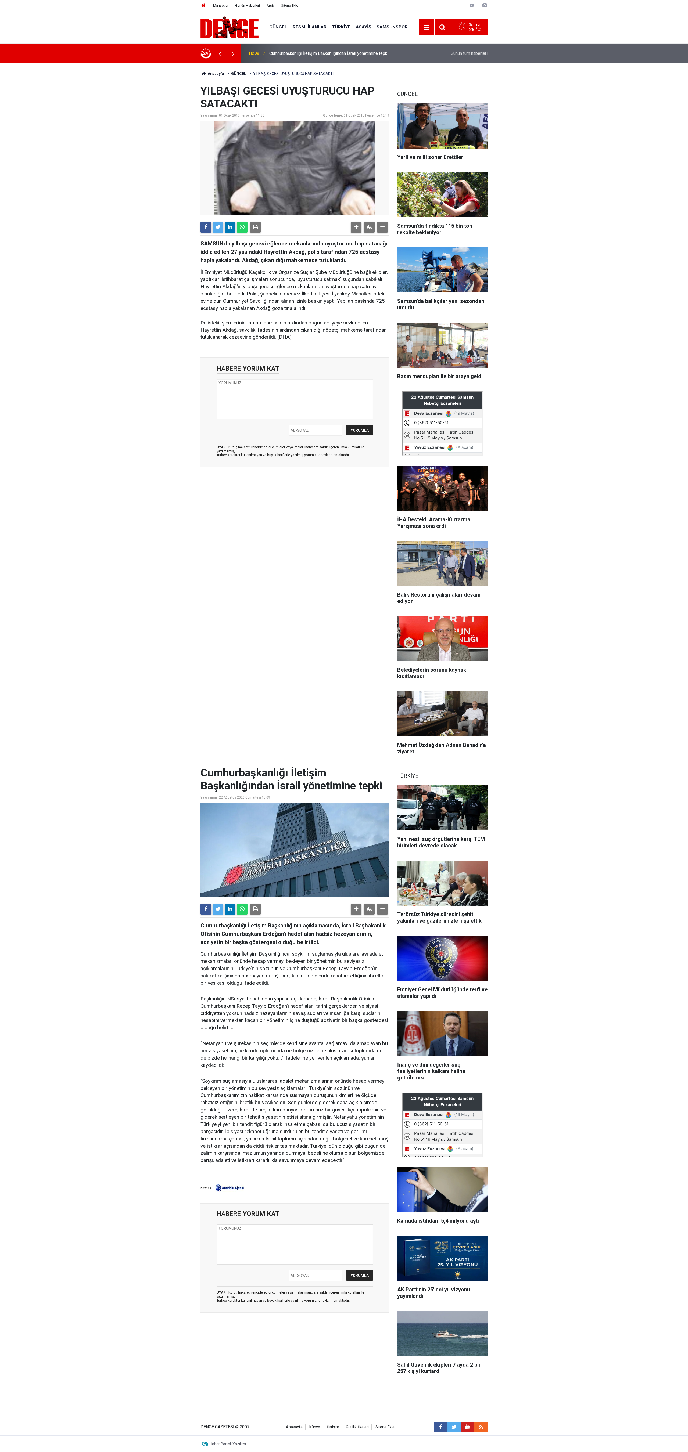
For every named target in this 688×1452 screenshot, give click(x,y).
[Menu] (426, 27)
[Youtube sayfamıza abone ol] (467, 1427)
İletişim (333, 1427)
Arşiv (270, 5)
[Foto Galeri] (485, 5)
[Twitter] (218, 227)
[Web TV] (472, 5)
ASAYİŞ (363, 27)
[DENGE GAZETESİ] (229, 26)
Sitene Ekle (289, 5)
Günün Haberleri (247, 5)
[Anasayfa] (203, 5)
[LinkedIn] (230, 227)
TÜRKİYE (341, 27)
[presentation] (220, 53)
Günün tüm (469, 53)
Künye (314, 1427)
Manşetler (220, 5)
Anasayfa (215, 73)
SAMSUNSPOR (392, 27)
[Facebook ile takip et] (440, 1427)
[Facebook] (205, 227)
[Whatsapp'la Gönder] (242, 227)
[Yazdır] (255, 227)
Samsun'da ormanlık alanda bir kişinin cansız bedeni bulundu (325, 53)
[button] (356, 227)
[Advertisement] (294, 519)
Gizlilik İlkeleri (357, 1427)
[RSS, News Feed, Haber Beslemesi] (481, 1427)
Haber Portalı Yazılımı (228, 1444)
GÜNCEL (278, 27)
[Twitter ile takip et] (454, 1427)
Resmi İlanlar (310, 27)
